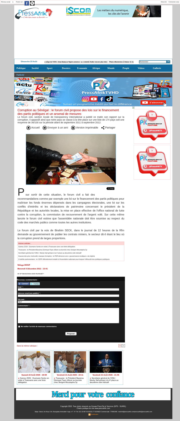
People (126, 68)
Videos (141, 68)
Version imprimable (86, 127)
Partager (109, 127)
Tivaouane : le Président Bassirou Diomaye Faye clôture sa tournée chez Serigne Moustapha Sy (52, 250)
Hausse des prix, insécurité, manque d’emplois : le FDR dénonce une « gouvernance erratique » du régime (56, 256)
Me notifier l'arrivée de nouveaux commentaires (39, 326)
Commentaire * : (24, 306)
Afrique (96, 68)
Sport (49, 68)
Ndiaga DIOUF (24, 265)
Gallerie (157, 68)
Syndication (94, 414)
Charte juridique (83, 408)
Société (35, 68)
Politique (21, 68)
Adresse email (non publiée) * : (29, 293)
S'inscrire (164, 2)
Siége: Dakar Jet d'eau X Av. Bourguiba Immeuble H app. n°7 (54, 411)
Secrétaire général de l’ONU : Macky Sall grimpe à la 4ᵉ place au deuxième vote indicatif (49, 253)
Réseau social (5, 2)
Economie (82, 68)
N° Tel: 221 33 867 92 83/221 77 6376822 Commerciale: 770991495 (96, 411)
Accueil (35, 127)
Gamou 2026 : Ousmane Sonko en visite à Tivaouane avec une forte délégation (46, 247)
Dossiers (66, 68)
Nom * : (20, 287)
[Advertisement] (93, 39)
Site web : (21, 299)
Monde (111, 68)
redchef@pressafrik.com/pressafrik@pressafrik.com (135, 411)
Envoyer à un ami (57, 127)
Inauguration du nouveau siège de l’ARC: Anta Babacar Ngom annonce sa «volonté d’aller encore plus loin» (55, 62)
